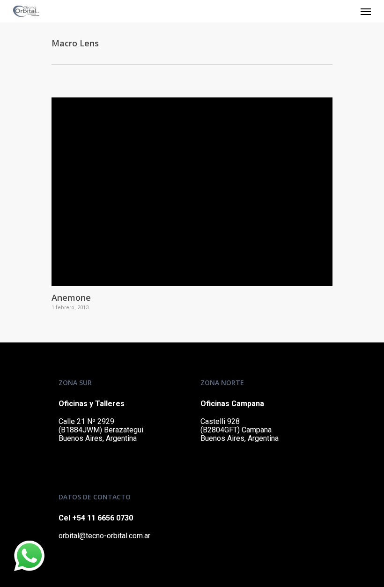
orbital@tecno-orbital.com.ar (104, 535)
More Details (194, 184)
